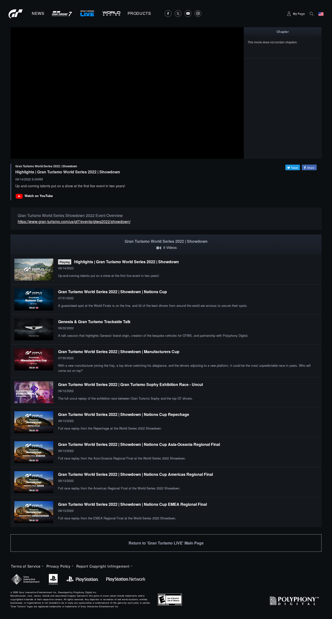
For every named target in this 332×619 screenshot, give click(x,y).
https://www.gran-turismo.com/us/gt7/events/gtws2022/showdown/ (74, 221)
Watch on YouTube (39, 195)
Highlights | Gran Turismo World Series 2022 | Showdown (126, 261)
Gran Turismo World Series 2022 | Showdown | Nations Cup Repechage (123, 414)
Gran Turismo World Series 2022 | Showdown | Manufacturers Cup (118, 351)
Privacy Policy (58, 566)
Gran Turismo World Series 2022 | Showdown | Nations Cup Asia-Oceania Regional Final (139, 444)
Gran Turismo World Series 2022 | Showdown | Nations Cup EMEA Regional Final (132, 504)
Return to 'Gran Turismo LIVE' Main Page (166, 543)
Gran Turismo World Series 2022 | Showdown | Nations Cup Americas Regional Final (135, 474)
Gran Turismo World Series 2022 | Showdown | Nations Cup (112, 291)
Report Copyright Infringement (102, 566)
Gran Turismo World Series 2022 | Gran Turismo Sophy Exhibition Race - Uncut (130, 384)
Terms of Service (26, 566)
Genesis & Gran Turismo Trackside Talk (94, 321)
